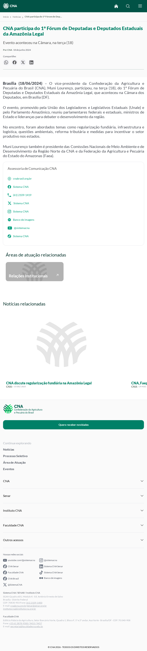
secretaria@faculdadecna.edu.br (26, 626)
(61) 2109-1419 (22, 195)
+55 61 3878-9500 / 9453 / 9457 (25, 623)
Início (6, 16)
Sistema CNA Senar (53, 566)
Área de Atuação (14, 462)
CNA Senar (13, 566)
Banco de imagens (23, 219)
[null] (6, 62)
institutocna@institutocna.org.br (19, 608)
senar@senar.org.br (37, 605)
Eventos (8, 469)
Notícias (17, 16)
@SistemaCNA (15, 584)
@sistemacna (21, 228)
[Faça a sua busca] (128, 6)
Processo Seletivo (15, 456)
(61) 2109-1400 (34, 602)
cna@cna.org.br (18, 605)
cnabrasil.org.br (22, 178)
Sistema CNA (21, 186)
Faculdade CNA (16, 572)
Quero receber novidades (74, 424)
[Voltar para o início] (116, 6)
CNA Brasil (13, 578)
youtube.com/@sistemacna (21, 560)
